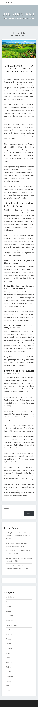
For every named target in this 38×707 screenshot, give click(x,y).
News (8, 658)
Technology (10, 676)
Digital (8, 611)
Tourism (9, 681)
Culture (8, 606)
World (8, 690)
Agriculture (10, 597)
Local (8, 653)
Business (9, 602)
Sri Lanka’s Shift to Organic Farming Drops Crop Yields (19, 68)
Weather (9, 686)
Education (9, 620)
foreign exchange (27, 133)
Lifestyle (9, 648)
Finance (8, 639)
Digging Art (8, 2)
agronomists (29, 340)
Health (8, 644)
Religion (9, 667)
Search (6, 509)
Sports (8, 672)
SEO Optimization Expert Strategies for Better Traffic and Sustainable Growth (19, 535)
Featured (9, 634)
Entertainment (11, 625)
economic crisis (9, 139)
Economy (9, 616)
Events (8, 630)
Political (9, 662)
